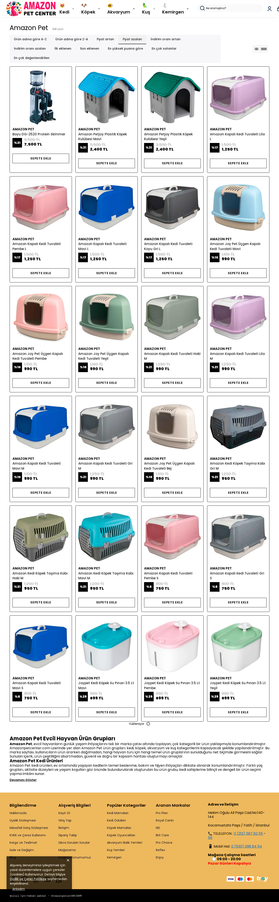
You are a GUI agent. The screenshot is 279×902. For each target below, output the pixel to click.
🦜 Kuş (146, 8)
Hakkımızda (18, 813)
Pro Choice (164, 842)
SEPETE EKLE (40, 158)
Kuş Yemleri (116, 850)
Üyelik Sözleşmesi (23, 820)
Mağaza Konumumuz (74, 857)
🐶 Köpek (88, 8)
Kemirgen (114, 857)
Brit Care (162, 835)
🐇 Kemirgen (173, 8)
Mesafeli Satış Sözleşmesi (29, 828)
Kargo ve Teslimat (23, 842)
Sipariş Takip (67, 835)
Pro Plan (162, 813)
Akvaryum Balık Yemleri (124, 842)
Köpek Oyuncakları (121, 835)
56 (210, 837)
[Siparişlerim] (269, 9)
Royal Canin (165, 820)
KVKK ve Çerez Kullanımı (28, 835)
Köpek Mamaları (119, 828)
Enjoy (160, 857)
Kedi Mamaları (117, 813)
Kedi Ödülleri (116, 820)
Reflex (160, 850)
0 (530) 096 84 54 (246, 846)
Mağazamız (67, 850)
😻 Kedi (64, 8)
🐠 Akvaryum (118, 8)
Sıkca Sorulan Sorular (74, 842)
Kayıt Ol (64, 813)
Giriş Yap (64, 820)
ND (158, 828)
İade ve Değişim (22, 850)
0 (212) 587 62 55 (248, 833)
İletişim (63, 828)
